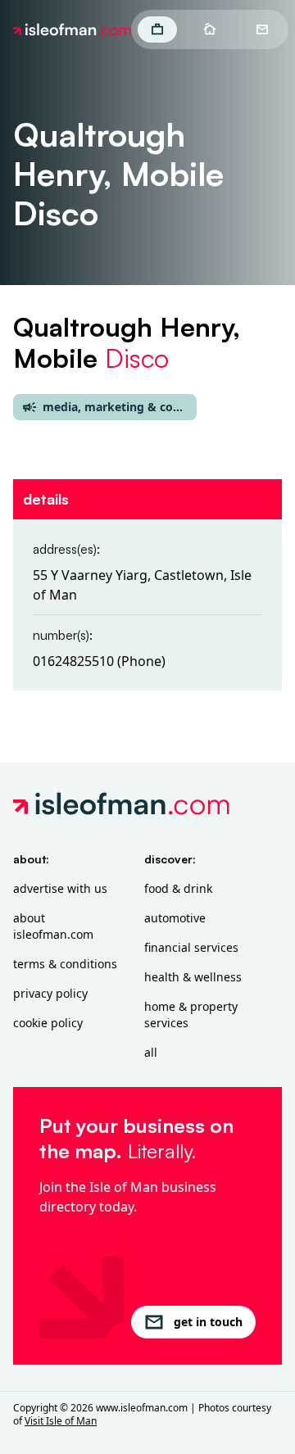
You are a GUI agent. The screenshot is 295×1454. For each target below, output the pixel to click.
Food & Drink (178, 888)
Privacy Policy (50, 993)
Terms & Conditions (65, 964)
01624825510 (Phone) (99, 661)
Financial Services (191, 947)
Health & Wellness (193, 977)
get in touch (208, 1321)
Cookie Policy (48, 1022)
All (150, 1052)
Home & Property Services (191, 1014)
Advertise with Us (60, 888)
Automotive (175, 918)
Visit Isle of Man (61, 1421)
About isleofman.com (53, 926)
